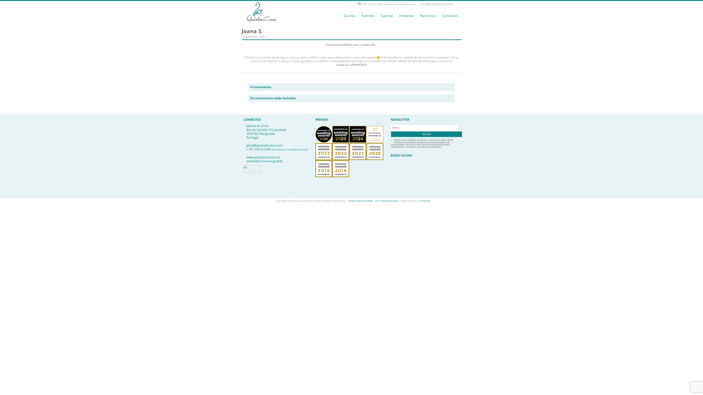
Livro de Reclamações (387, 200)
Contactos (450, 15)
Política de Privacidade (361, 200)
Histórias (406, 15)
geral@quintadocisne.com (264, 145)
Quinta (349, 15)
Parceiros (427, 15)
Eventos (368, 15)
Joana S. (252, 31)
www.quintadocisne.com (263, 157)
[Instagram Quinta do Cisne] (459, 4)
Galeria (387, 15)
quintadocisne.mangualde (264, 161)
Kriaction (426, 200)
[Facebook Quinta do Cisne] (455, 4)
